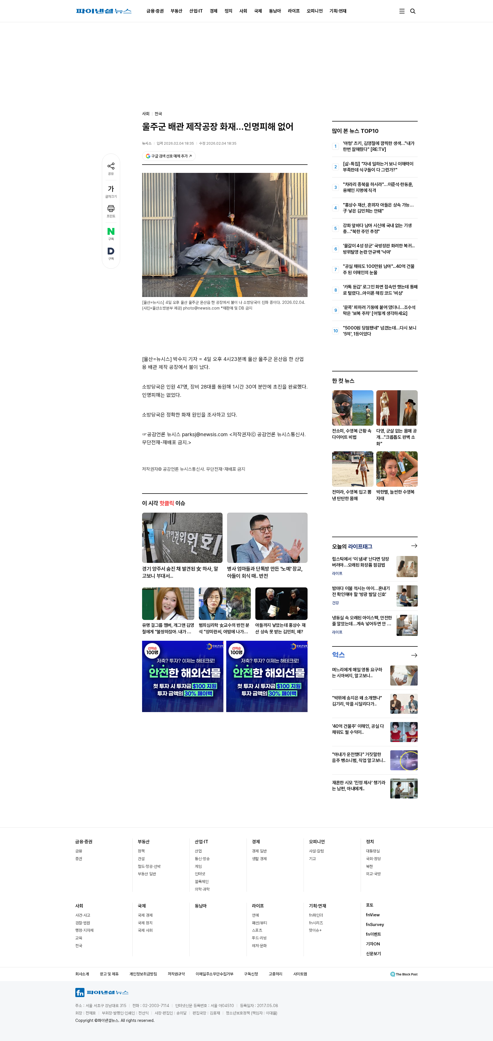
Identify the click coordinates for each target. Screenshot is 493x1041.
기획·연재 (338, 11)
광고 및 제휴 (109, 974)
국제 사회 (145, 930)
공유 (111, 174)
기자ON (373, 944)
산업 (198, 851)
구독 (111, 239)
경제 (214, 11)
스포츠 (257, 930)
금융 (78, 851)
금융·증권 (155, 11)
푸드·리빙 (259, 938)
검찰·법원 (82, 923)
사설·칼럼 (316, 851)
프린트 (111, 216)
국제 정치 (145, 923)
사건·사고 (82, 915)
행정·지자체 (84, 930)
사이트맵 (300, 974)
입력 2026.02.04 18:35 (175, 143)
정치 (229, 11)
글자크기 (111, 197)
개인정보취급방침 (143, 974)
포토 (369, 905)
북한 (369, 866)
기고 (312, 858)
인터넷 (200, 874)
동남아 (275, 11)
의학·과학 (202, 889)
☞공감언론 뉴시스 (161, 434)
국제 (258, 11)
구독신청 (251, 974)
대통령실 (373, 851)
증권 (78, 858)
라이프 (294, 11)
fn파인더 (316, 915)
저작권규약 (176, 974)
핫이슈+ (315, 930)
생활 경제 (259, 858)
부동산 (177, 11)
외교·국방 (373, 874)
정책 (141, 851)
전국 (158, 113)
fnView (373, 914)
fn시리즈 (316, 923)
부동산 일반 (147, 874)
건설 (141, 858)
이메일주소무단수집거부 (214, 974)
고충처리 (275, 974)
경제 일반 (259, 851)
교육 (78, 938)
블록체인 (202, 881)
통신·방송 (202, 858)
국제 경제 (145, 915)
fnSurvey (375, 924)
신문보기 (373, 953)
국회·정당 (373, 858)
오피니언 (315, 11)
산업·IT (196, 11)
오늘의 (352, 546)
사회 (243, 11)
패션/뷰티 (259, 923)
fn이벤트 (373, 934)
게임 (198, 866)
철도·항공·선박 (149, 866)
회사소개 (82, 974)
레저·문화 (259, 945)
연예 (255, 915)
